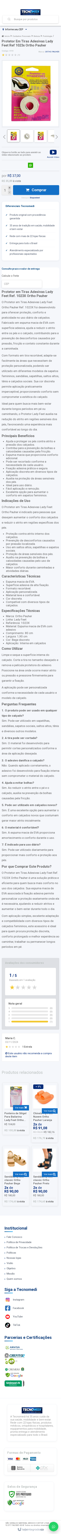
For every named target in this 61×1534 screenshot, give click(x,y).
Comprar (38, 190)
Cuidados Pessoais (22, 36)
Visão (10, 1263)
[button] (53, 153)
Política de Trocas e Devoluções (24, 1247)
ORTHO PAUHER (52, 52)
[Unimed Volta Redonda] (30, 1383)
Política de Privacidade (19, 1242)
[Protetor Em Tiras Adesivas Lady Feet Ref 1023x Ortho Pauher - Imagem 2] (27, 136)
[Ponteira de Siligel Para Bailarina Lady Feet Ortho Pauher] (16, 1109)
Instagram (18, 1299)
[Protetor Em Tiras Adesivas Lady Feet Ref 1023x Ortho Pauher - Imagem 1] (13, 136)
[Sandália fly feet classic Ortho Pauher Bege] (16, 1176)
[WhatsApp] (53, 1526)
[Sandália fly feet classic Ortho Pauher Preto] (45, 1176)
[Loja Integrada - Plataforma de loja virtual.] (30, 1529)
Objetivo (11, 1268)
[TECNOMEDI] (30, 12)
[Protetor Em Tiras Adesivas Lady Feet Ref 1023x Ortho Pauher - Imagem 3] (40, 136)
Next (56, 135)
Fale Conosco (14, 1237)
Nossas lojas (14, 1257)
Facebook (18, 1308)
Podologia (47, 36)
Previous (4, 136)
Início (7, 36)
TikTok (16, 1325)
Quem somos (14, 1278)
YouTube (18, 1316)
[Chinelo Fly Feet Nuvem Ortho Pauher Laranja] (45, 1112)
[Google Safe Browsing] (15, 1502)
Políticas (11, 1252)
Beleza (37, 36)
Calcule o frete (10, 275)
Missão (11, 1273)
